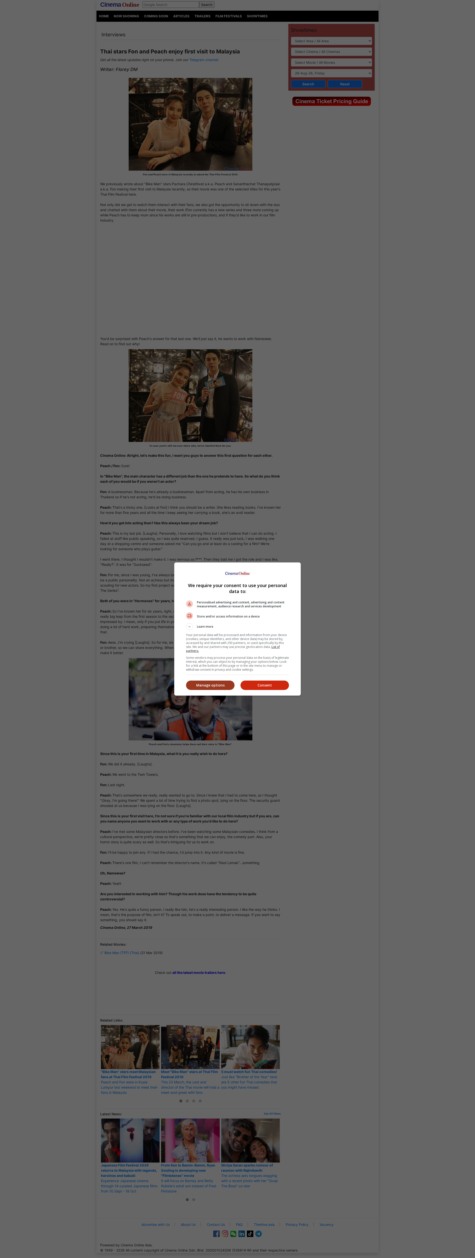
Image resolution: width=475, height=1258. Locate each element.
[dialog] (237, 629)
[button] (237, 626)
